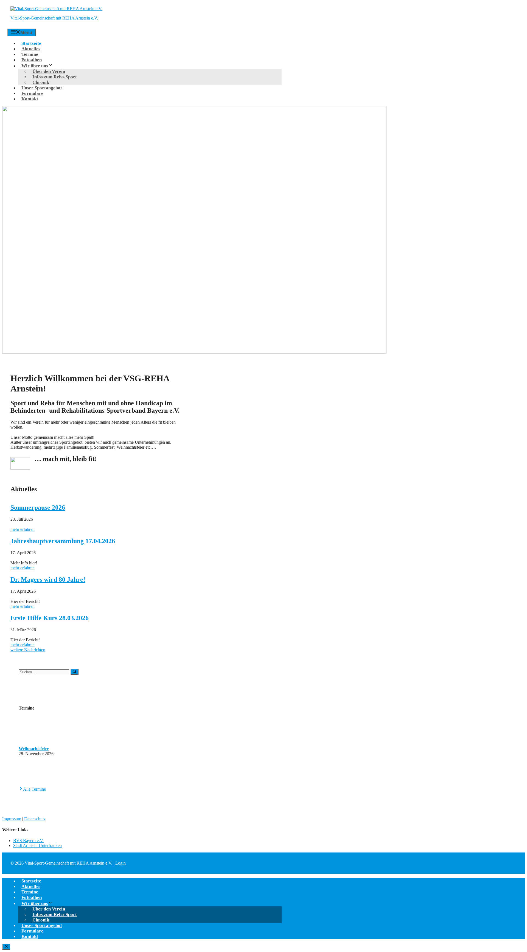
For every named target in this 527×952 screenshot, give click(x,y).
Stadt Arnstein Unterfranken (37, 845)
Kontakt (29, 98)
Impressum (11, 818)
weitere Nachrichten (27, 649)
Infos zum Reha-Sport (54, 76)
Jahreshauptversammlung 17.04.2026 (62, 541)
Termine (29, 54)
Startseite (31, 43)
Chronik (40, 82)
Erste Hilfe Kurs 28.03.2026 (49, 618)
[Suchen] (75, 672)
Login (120, 863)
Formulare (32, 93)
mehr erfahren (22, 529)
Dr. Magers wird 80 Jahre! (47, 579)
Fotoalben (31, 59)
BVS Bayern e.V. (28, 840)
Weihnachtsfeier (34, 748)
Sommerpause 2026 (37, 507)
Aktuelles (30, 48)
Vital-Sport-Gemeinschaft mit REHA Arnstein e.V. (54, 18)
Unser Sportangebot (41, 87)
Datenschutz (35, 818)
